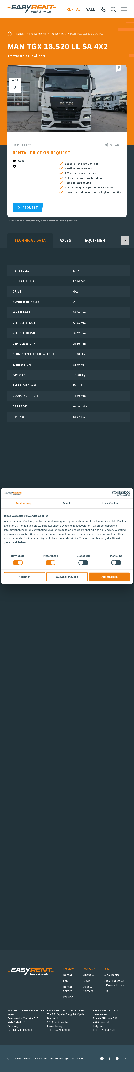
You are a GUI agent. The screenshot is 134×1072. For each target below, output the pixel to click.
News (86, 980)
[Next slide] (15, 87)
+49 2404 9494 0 (23, 1030)
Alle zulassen (109, 576)
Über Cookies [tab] (110, 503)
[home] (9, 33)
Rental (73, 9)
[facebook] (109, 1058)
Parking (68, 997)
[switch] (50, 562)
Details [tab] (67, 503)
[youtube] (102, 1058)
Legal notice (112, 975)
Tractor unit (58, 33)
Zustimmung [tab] (23, 503)
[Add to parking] (118, 68)
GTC (106, 991)
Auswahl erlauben (67, 576)
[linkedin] (125, 1058)
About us (89, 975)
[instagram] (117, 1058)
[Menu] (124, 9)
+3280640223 (106, 1030)
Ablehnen (24, 576)
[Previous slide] (15, 72)
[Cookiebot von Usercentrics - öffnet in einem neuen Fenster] (114, 493)
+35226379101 (61, 1030)
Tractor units (37, 33)
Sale (90, 9)
